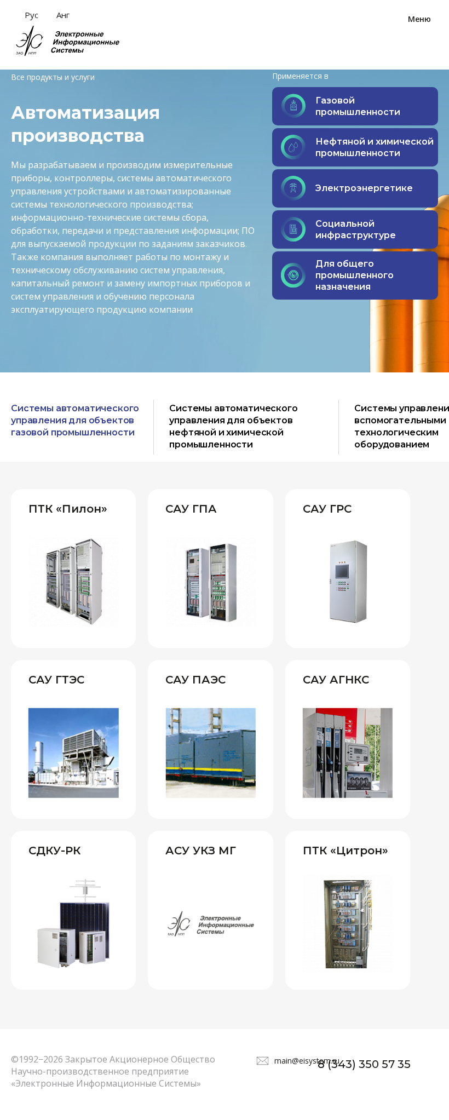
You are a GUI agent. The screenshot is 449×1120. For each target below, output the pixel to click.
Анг (63, 14)
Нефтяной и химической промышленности (374, 147)
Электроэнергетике (364, 188)
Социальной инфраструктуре (355, 229)
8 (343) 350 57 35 (364, 1064)
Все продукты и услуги (53, 77)
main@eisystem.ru (306, 1060)
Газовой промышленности (357, 106)
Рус (31, 14)
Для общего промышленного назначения (354, 275)
